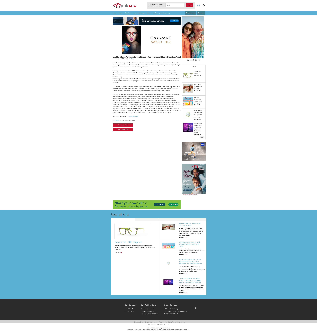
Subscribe (189, 5)
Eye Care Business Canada (149, 314)
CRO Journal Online (147, 311)
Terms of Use (157, 322)
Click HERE (116, 120)
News (120, 13)
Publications (189, 13)
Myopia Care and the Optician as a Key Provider (198, 86)
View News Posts (123, 125)
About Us (128, 309)
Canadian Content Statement (143, 322)
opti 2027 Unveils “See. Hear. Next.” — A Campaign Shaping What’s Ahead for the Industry (190, 280)
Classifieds (128, 13)
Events (149, 13)
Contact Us (128, 311)
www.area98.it (133, 116)
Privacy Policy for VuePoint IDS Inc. (174, 322)
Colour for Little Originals (128, 241)
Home (114, 13)
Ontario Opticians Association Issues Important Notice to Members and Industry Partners (198, 114)
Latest (194, 67)
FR (198, 5)
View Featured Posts (123, 129)
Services (200, 13)
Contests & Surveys (138, 13)
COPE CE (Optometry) (171, 309)
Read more (118, 252)
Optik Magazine (146, 309)
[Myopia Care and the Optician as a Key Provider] (188, 88)
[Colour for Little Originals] (188, 75)
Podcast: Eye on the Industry (161, 13)
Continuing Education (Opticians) (175, 311)
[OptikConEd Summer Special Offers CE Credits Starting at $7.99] (188, 101)
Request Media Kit (170, 314)
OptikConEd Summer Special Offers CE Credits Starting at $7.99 (189, 244)
